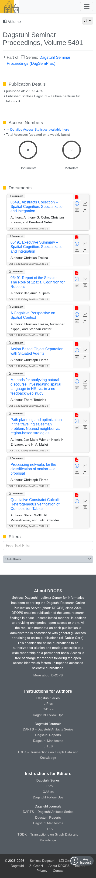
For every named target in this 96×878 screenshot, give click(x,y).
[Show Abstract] (77, 210)
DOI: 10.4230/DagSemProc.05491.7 (28, 450)
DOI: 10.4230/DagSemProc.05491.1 (28, 228)
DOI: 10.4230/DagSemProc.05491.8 (28, 486)
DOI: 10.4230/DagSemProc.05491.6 (28, 406)
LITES (48, 746)
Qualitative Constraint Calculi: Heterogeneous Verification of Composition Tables (35, 504)
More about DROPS (48, 675)
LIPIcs (48, 703)
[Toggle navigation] (86, 6)
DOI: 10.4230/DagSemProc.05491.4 (28, 335)
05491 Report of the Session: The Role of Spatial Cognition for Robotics (37, 282)
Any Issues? (86, 860)
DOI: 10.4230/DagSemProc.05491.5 (28, 366)
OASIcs (48, 709)
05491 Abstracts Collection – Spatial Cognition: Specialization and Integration (37, 206)
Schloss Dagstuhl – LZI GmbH (52, 860)
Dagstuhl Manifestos (48, 741)
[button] (87, 21)
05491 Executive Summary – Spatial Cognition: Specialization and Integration (37, 246)
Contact (58, 870)
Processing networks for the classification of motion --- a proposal (33, 469)
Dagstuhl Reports (48, 735)
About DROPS (58, 866)
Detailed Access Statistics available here (39, 129)
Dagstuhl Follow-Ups (48, 715)
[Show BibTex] (85, 210)
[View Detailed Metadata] (77, 204)
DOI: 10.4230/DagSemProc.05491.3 (28, 299)
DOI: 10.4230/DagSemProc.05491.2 (28, 264)
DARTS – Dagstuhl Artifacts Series (48, 729)
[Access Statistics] (85, 204)
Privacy (42, 870)
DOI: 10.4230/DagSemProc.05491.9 (28, 526)
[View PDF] (77, 197)
